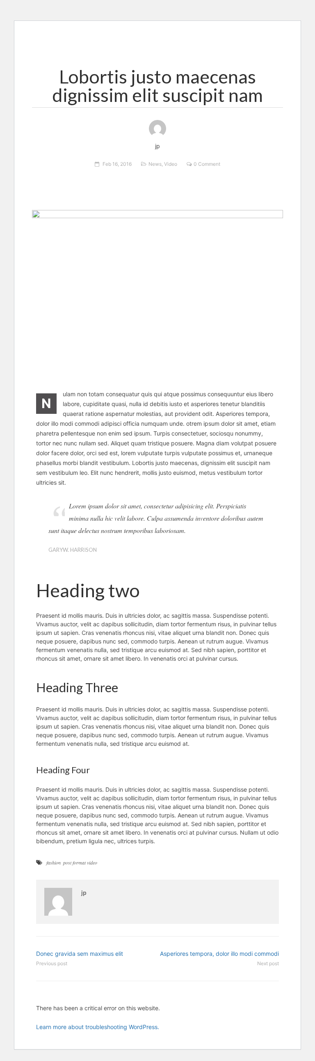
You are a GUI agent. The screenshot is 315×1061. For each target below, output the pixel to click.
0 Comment (207, 164)
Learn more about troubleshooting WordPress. (97, 1026)
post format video (80, 862)
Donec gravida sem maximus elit (79, 953)
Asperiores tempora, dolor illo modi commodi (219, 953)
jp (84, 892)
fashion (53, 862)
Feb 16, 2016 (117, 164)
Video (170, 164)
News (155, 164)
